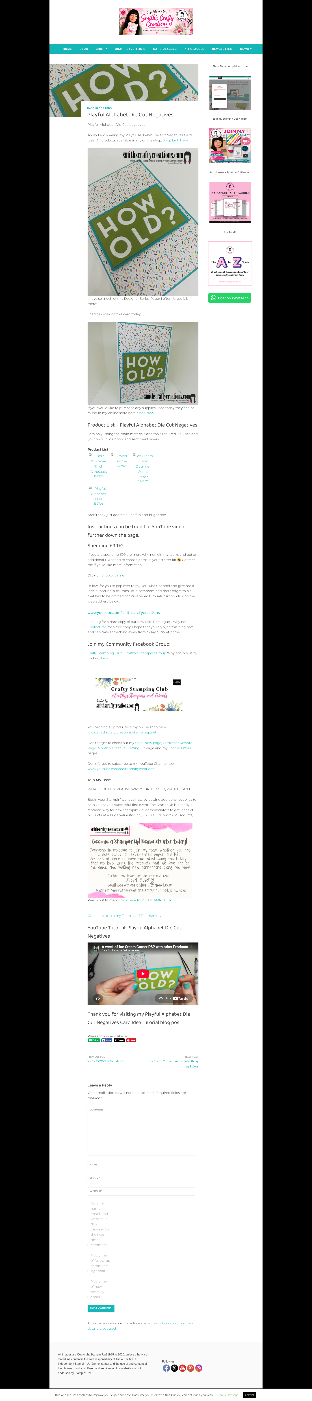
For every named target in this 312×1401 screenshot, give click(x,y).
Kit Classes (194, 49)
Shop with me (112, 575)
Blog (84, 49)
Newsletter (222, 49)
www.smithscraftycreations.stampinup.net (122, 732)
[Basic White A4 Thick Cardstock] (99, 472)
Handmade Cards (99, 108)
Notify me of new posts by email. (99, 1289)
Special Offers (179, 748)
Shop (100, 49)
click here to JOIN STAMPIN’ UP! (146, 900)
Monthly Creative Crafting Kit (121, 748)
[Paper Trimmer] (121, 461)
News (244, 49)
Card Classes (165, 49)
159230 (99, 476)
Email (95, 1177)
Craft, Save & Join (130, 49)
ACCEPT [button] (249, 1395)
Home (67, 49)
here (105, 658)
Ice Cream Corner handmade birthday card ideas (174, 1061)
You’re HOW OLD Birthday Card (107, 1059)
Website (96, 1191)
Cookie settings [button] (228, 1395)
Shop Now (145, 413)
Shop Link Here (175, 140)
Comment (96, 1111)
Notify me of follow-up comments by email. (100, 1263)
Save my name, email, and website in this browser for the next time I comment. (100, 1224)
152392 (121, 466)
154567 (143, 481)
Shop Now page (147, 743)
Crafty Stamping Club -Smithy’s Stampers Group (127, 653)
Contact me (97, 627)
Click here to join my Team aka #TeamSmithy (124, 916)
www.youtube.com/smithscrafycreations (124, 612)
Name (94, 1164)
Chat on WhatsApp (233, 297)
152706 (99, 503)
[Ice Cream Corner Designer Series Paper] (143, 477)
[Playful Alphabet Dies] (99, 499)
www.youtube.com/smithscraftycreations (121, 769)
